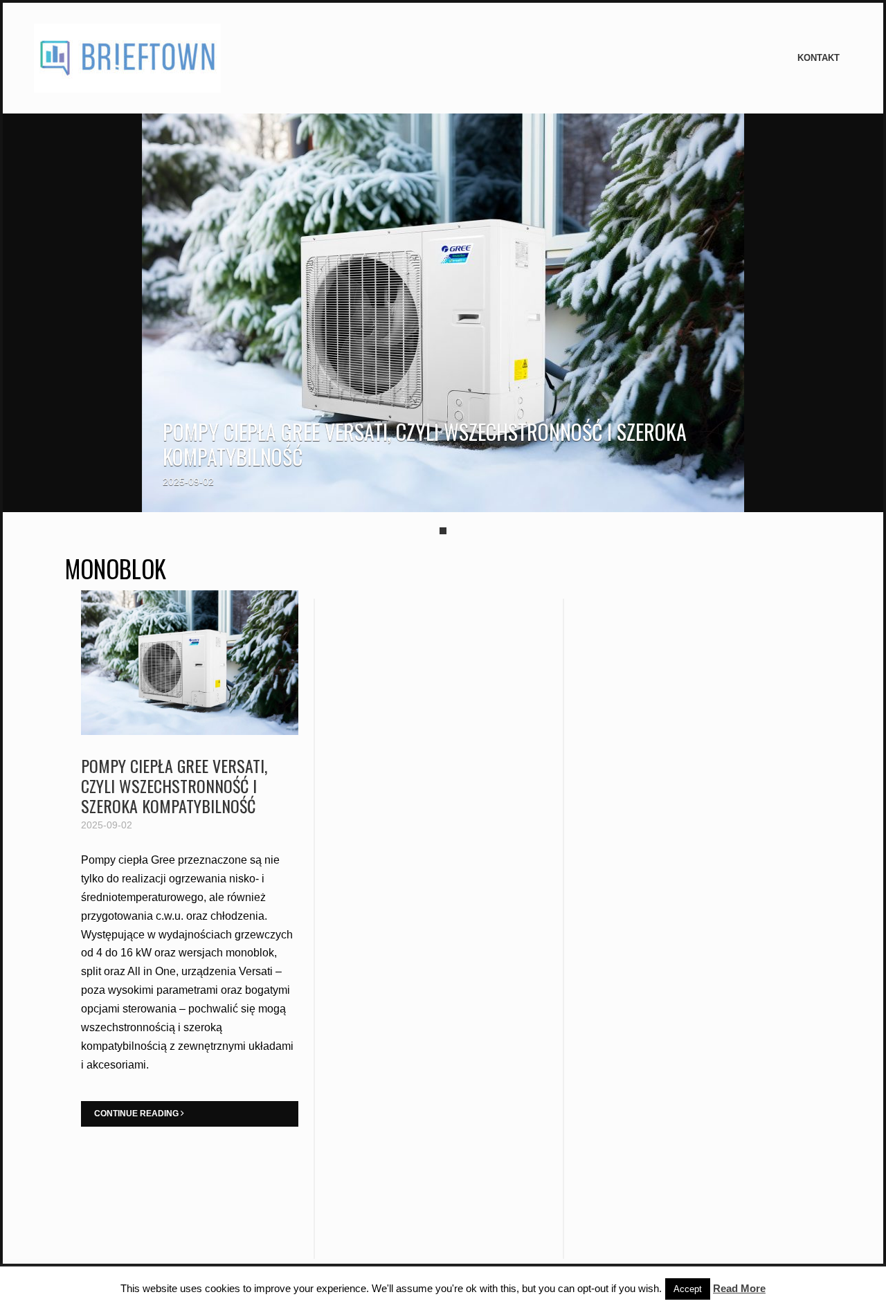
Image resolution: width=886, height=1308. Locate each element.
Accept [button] (687, 1289)
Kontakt (818, 58)
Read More (739, 1288)
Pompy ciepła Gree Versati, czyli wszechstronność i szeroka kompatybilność (425, 444)
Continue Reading (137, 1113)
